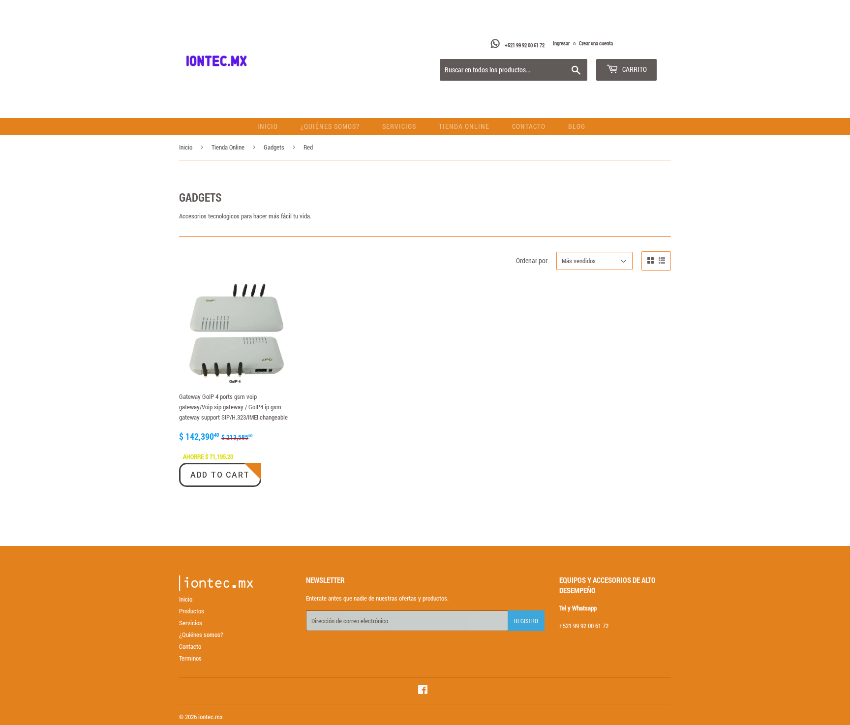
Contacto (529, 126)
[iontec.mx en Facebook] (423, 691)
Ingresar (561, 43)
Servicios (399, 126)
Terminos (190, 658)
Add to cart (220, 475)
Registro (526, 621)
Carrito (634, 69)
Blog (576, 126)
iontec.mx (210, 716)
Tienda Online (464, 126)
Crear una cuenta (596, 43)
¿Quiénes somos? (330, 126)
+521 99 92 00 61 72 (525, 45)
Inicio (267, 126)
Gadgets (274, 147)
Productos (191, 610)
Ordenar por (531, 260)
